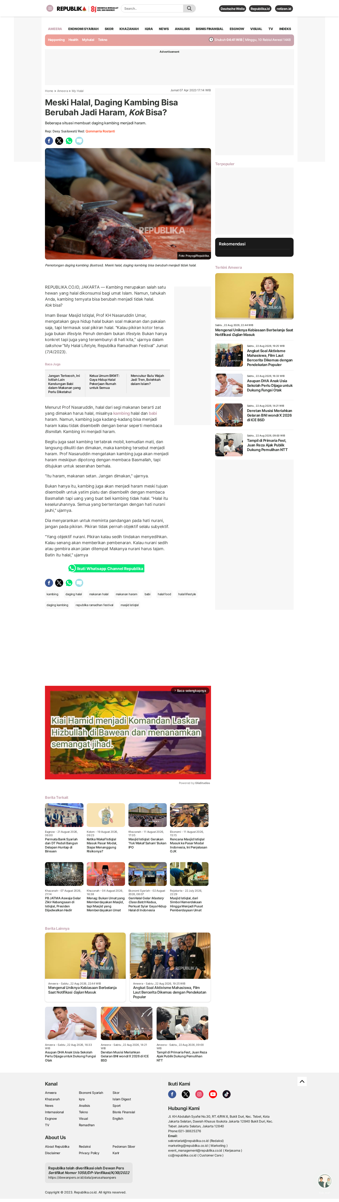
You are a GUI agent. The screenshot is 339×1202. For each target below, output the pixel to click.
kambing (121, 413)
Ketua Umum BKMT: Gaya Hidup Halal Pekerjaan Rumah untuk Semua (104, 382)
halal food (164, 594)
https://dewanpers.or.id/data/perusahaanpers (82, 1177)
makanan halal (98, 594)
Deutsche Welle (232, 9)
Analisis (84, 1105)
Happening (56, 40)
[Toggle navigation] (50, 8)
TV (270, 29)
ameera (55, 29)
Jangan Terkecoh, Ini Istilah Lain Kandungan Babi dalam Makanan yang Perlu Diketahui (64, 384)
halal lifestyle (187, 594)
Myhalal (88, 40)
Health (73, 40)
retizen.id (284, 9)
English (118, 1118)
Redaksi (85, 1146)
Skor (116, 1093)
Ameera (62, 91)
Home (49, 91)
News (49, 1105)
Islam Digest (122, 1099)
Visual (83, 1118)
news (164, 29)
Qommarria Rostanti (100, 131)
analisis (182, 29)
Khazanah (52, 1099)
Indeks (285, 29)
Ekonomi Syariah (83, 29)
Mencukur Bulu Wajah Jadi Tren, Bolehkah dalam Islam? (147, 380)
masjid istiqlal (130, 605)
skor (109, 29)
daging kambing (57, 605)
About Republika (57, 1146)
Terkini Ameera (228, 267)
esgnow (237, 29)
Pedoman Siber (124, 1146)
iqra (149, 29)
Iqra (82, 1099)
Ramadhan (87, 1125)
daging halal (73, 594)
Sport (117, 1105)
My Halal (77, 91)
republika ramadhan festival (94, 605)
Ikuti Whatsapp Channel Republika (110, 568)
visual (256, 29)
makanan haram (126, 594)
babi (152, 413)
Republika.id (260, 9)
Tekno (102, 40)
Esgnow (51, 1118)
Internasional (54, 1112)
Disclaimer (52, 1153)
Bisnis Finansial (209, 29)
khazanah (129, 29)
